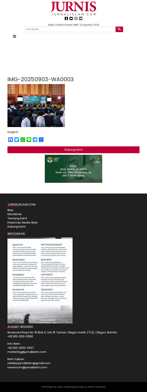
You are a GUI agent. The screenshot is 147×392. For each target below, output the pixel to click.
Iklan (10, 210)
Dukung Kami (73, 149)
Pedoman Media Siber (22, 222)
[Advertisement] (73, 58)
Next (137, 233)
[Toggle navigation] (15, 36)
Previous (133, 233)
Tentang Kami (17, 218)
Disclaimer (14, 214)
